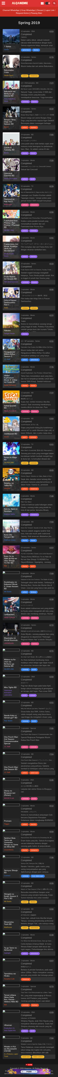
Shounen (34, 205)
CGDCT (24, 437)
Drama (36, 50)
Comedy (25, 102)
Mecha (33, 256)
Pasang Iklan (36, 13)
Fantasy (34, 411)
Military (25, 308)
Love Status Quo (37, 876)
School (25, 205)
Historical (34, 76)
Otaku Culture (38, 1057)
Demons (25, 644)
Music (33, 153)
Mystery (33, 127)
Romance (34, 515)
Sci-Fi (32, 179)
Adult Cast (34, 773)
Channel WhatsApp (11, 10)
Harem (34, 102)
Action (25, 76)
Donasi (40, 10)
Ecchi (34, 669)
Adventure (26, 50)
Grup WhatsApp (28, 10)
